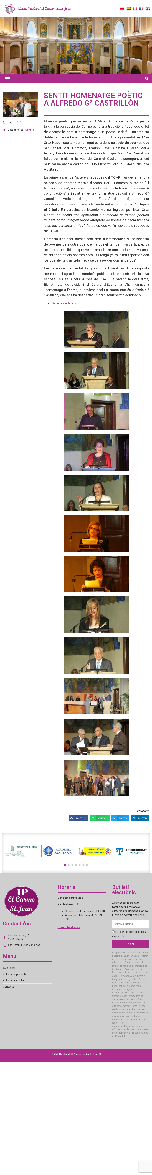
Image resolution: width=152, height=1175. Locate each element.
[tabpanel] (21, 851)
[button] (4, 46)
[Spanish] (128, 9)
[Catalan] (122, 9)
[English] (147, 9)
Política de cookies (14, 980)
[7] (87, 865)
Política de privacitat (15, 974)
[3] (72, 865)
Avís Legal (9, 968)
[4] (76, 865)
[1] (65, 865)
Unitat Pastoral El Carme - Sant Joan (44, 8)
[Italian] (135, 9)
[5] (80, 865)
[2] (68, 865)
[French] (141, 9)
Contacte (8, 986)
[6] (83, 865)
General (29, 129)
